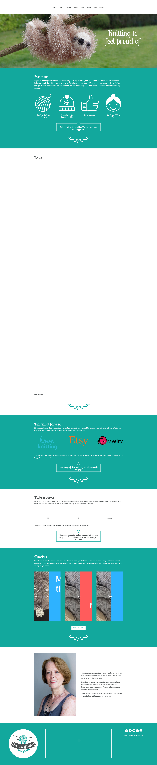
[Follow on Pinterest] (137, 730)
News (76, 7)
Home (55, 7)
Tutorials (69, 7)
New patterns (49, 226)
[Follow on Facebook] (130, 730)
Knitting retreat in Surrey (53, 299)
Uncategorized (49, 303)
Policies (101, 7)
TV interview (45, 376)
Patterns (61, 7)
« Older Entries (38, 395)
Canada (109, 518)
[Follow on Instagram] (141, 730)
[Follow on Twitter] (126, 730)
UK (47, 518)
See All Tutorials (78, 627)
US (78, 518)
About (82, 7)
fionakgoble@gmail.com (133, 735)
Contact (88, 7)
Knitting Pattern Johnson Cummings (61, 222)
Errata (95, 7)
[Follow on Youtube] (133, 730)
